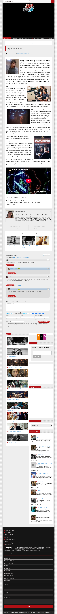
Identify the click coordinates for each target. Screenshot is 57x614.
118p (19, 268)
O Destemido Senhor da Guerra (16, 388)
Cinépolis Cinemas (9, 530)
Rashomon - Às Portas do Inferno (16, 346)
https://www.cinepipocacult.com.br (33, 550)
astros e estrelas (9, 560)
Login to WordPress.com (18, 313)
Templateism (40, 612)
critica (19, 43)
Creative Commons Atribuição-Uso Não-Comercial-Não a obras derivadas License (33, 548)
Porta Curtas (8, 544)
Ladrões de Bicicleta (20, 38)
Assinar (8, 321)
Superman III (11, 410)
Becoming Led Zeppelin (14, 399)
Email (22, 315)
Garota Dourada (41, 516)
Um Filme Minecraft (42, 507)
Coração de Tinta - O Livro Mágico (38, 38)
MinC (6, 541)
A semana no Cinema (43, 473)
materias (7, 580)
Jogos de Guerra (35, 43)
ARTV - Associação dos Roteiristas (13, 543)
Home (9, 43)
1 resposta (18, 264)
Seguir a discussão (48, 255)
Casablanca (40, 454)
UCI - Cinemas (8, 532)
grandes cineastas (9, 578)
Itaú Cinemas (8, 536)
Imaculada (40, 481)
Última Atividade (25, 257)
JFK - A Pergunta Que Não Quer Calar (17, 421)
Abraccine (7, 529)
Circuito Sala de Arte (10, 539)
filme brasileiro (9, 573)
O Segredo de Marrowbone (44, 446)
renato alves (11, 260)
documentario (8, 568)
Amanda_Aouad (13, 268)
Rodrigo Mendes (12, 276)
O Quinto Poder (41, 498)
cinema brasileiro (9, 563)
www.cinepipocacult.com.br (19, 549)
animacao (7, 558)
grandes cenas (9, 575)
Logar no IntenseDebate (9, 313)
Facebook (49, 212)
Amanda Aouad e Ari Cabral (32, 547)
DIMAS (6, 537)
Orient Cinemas (9, 534)
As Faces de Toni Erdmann (14, 431)
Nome (7, 315)
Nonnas (39, 490)
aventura (14, 43)
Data (14, 257)
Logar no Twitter (26, 313)
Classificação (19, 257)
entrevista (7, 570)
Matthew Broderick (26, 43)
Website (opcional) (39, 315)
